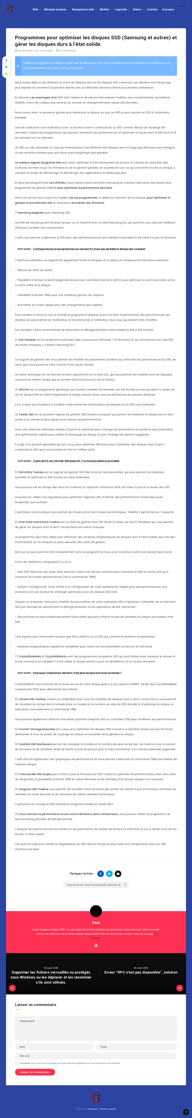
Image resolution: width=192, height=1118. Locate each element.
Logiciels (121, 9)
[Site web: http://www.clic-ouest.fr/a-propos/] (95, 946)
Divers (137, 9)
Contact (152, 9)
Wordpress (92, 1109)
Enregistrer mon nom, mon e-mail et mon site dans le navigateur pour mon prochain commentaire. (70, 1063)
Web (35, 9)
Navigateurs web (83, 9)
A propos (168, 9)
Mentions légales (108, 1109)
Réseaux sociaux (55, 9)
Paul (96, 923)
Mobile (104, 9)
